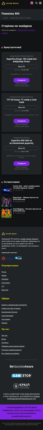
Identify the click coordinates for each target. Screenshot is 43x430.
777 (3, 286)
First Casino (6, 283)
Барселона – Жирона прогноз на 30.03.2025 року (25, 198)
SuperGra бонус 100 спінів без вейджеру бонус (21, 60)
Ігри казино (6, 319)
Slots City (5, 290)
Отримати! (21, 80)
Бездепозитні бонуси (9, 312)
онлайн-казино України (29, 239)
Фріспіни (29, 56)
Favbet (4, 276)
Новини (4, 323)
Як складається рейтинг (10, 354)
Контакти (5, 343)
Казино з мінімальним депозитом (14, 305)
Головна (5, 18)
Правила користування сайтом (13, 346)
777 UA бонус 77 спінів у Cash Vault (21, 100)
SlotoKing (5, 279)
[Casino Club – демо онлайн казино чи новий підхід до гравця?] (7, 194)
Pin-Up (4, 272)
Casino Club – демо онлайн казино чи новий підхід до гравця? (26, 187)
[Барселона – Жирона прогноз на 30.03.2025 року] (7, 206)
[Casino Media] (10, 3)
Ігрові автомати (7, 316)
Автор (4, 339)
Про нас (4, 336)
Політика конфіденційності (12, 350)
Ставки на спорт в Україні (11, 308)
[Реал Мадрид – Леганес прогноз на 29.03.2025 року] (7, 217)
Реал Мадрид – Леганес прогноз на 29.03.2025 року (27, 210)
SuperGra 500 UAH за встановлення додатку (21, 141)
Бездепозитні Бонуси (18, 56)
